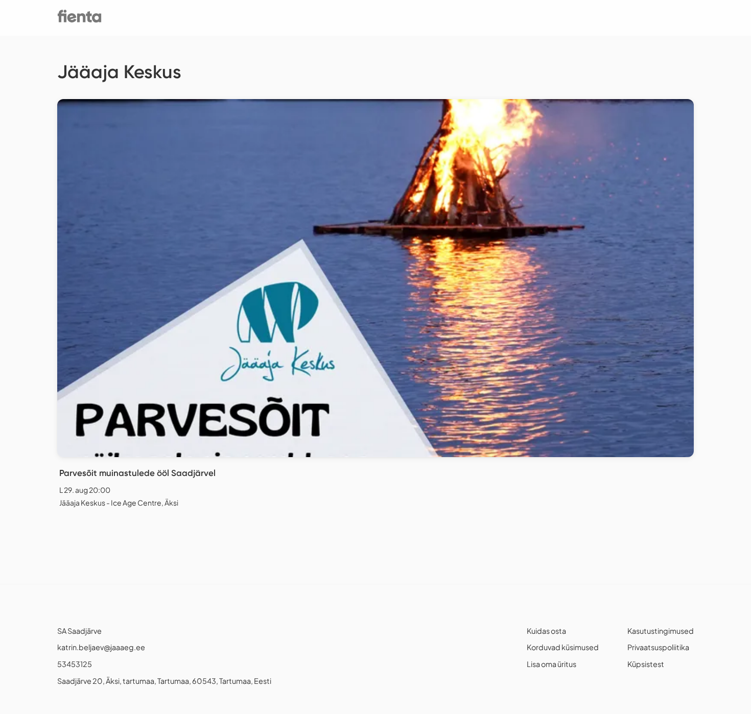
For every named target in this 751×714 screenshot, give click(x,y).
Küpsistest (645, 664)
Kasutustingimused (660, 630)
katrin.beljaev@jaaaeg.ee (101, 647)
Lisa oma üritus (551, 664)
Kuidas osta (546, 630)
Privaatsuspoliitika (658, 647)
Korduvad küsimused (563, 647)
